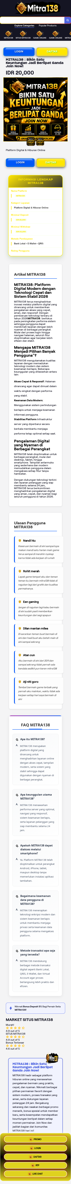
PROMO (37, 1138)
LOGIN (19, 51)
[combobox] (32, 20)
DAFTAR (52, 51)
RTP (37, 1165)
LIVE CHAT (38, 1174)
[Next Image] (65, 110)
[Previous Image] (6, 110)
